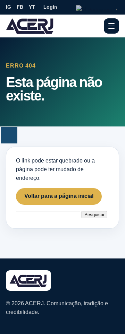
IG (8, 7)
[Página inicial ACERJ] (30, 25)
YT (32, 7)
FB (20, 7)
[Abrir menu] (111, 26)
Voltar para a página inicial (58, 196)
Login (50, 7)
